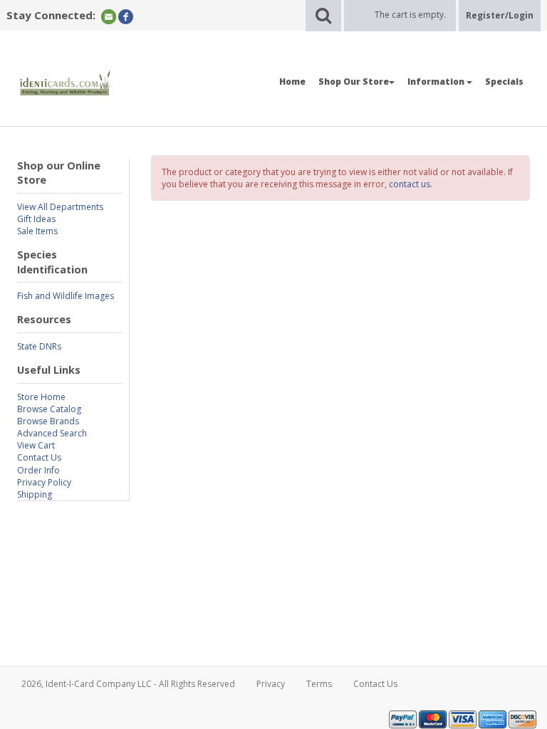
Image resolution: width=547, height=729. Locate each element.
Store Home (41, 397)
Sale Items (37, 231)
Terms (319, 684)
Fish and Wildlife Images (65, 296)
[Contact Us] (108, 16)
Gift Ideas (36, 219)
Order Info (38, 470)
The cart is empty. (410, 15)
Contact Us (39, 457)
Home (292, 81)
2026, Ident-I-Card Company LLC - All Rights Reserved (128, 684)
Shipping (34, 494)
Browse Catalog (49, 409)
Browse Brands (48, 421)
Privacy (270, 684)
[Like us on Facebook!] (125, 16)
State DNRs (39, 346)
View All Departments (60, 207)
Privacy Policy (44, 482)
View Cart (36, 445)
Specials (504, 81)
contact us (409, 184)
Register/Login (499, 15)
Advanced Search (52, 433)
